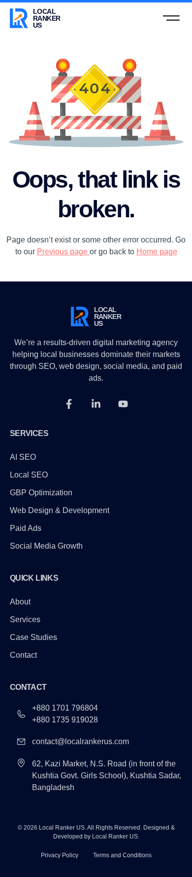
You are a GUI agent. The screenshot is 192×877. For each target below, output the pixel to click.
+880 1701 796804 (65, 708)
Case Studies (33, 637)
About (20, 602)
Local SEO (29, 475)
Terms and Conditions (122, 855)
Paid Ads (25, 528)
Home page (156, 251)
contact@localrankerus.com (80, 741)
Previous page (63, 251)
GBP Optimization (41, 493)
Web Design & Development (59, 511)
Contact (23, 655)
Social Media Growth (46, 546)
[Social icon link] (69, 404)
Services (25, 620)
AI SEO (23, 457)
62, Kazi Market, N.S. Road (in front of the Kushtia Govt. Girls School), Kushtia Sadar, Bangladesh (106, 775)
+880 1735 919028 (65, 720)
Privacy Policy (59, 855)
